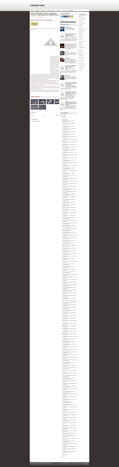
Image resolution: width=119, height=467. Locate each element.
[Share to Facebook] (34, 112)
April (63, 116)
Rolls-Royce (81, 65)
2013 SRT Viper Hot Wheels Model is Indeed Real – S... (68, 200)
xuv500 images (68, 58)
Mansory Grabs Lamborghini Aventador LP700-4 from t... (69, 290)
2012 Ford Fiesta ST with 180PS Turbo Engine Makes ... (69, 249)
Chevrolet (81, 31)
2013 (62, 115)
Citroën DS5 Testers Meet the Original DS (69, 228)
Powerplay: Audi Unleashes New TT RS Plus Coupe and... (69, 161)
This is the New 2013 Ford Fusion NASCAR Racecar (68, 127)
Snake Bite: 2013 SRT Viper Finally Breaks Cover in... (68, 436)
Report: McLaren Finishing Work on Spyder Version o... (68, 134)
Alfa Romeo (81, 16)
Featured (59, 10)
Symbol (80, 67)
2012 (62, 457)
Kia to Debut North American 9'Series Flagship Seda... (68, 405)
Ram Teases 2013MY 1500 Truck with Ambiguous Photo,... (69, 392)
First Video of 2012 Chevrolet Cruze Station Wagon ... (68, 218)
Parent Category (51, 10)
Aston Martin (81, 18)
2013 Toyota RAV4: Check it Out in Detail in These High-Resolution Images (71, 34)
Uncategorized (70, 10)
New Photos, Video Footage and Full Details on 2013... (68, 202)
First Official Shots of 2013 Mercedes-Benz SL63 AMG (69, 195)
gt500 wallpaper (68, 27)
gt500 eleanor (67, 75)
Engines (80, 35)
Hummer (80, 41)
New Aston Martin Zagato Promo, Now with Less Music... (69, 233)
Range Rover (81, 63)
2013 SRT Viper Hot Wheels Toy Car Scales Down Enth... (68, 243)
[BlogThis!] (32, 112)
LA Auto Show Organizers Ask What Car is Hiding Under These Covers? (71, 66)
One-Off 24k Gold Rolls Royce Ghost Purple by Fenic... (68, 420)
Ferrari (80, 37)
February (64, 119)
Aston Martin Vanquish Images (71, 44)
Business (37, 10)
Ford (80, 39)
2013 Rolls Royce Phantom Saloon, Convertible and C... (68, 264)
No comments (40, 16)
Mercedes (81, 57)
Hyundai (80, 43)
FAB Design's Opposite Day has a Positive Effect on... (68, 267)
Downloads (42, 10)
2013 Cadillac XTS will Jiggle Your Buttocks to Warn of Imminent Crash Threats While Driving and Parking (71, 93)
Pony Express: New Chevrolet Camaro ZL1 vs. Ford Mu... (69, 310)
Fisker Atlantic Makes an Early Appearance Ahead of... (67, 402)
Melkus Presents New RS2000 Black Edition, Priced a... (68, 208)
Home (32, 10)
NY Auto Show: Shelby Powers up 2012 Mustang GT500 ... (69, 376)
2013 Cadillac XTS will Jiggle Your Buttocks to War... (68, 379)
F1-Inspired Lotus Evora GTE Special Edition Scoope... (68, 205)
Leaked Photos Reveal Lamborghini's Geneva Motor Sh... (68, 241)
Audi (80, 20)
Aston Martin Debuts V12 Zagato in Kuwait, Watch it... (68, 174)
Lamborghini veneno (37, 5)
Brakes (80, 27)
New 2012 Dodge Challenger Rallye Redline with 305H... (68, 363)
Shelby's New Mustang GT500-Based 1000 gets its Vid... (68, 386)
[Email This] (31, 112)
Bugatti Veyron (81, 29)
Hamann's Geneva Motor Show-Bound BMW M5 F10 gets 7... (69, 251)
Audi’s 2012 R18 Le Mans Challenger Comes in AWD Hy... (68, 226)
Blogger (50, 463)
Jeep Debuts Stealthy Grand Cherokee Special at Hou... (69, 129)
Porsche (80, 61)
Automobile (81, 22)
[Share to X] (33, 112)
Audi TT (66, 51)
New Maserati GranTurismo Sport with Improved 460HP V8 (69, 189)
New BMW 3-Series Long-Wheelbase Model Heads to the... (68, 441)
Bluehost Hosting (85, 463)
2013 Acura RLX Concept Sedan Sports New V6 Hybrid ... (69, 434)
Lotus (80, 49)
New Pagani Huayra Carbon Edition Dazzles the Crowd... (68, 272)
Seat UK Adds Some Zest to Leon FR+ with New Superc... (69, 339)
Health (63, 10)
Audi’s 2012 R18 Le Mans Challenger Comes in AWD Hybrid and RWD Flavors (45, 14)
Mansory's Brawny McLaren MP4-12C (68, 300)
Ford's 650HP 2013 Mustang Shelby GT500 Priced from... (68, 342)
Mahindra (80, 51)
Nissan (80, 59)
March (63, 118)
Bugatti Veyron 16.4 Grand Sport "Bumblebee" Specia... (68, 121)
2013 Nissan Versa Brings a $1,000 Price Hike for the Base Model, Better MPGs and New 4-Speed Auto (71, 103)
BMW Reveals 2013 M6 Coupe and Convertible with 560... (68, 168)
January (63, 454)
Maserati (80, 53)
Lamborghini (81, 47)
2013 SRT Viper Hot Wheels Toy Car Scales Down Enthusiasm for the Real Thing (71, 83)
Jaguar (80, 45)
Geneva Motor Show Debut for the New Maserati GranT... (69, 308)
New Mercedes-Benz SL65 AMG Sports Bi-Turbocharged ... (69, 345)
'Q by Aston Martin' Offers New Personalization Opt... (67, 230)
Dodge (80, 33)
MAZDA (80, 55)
